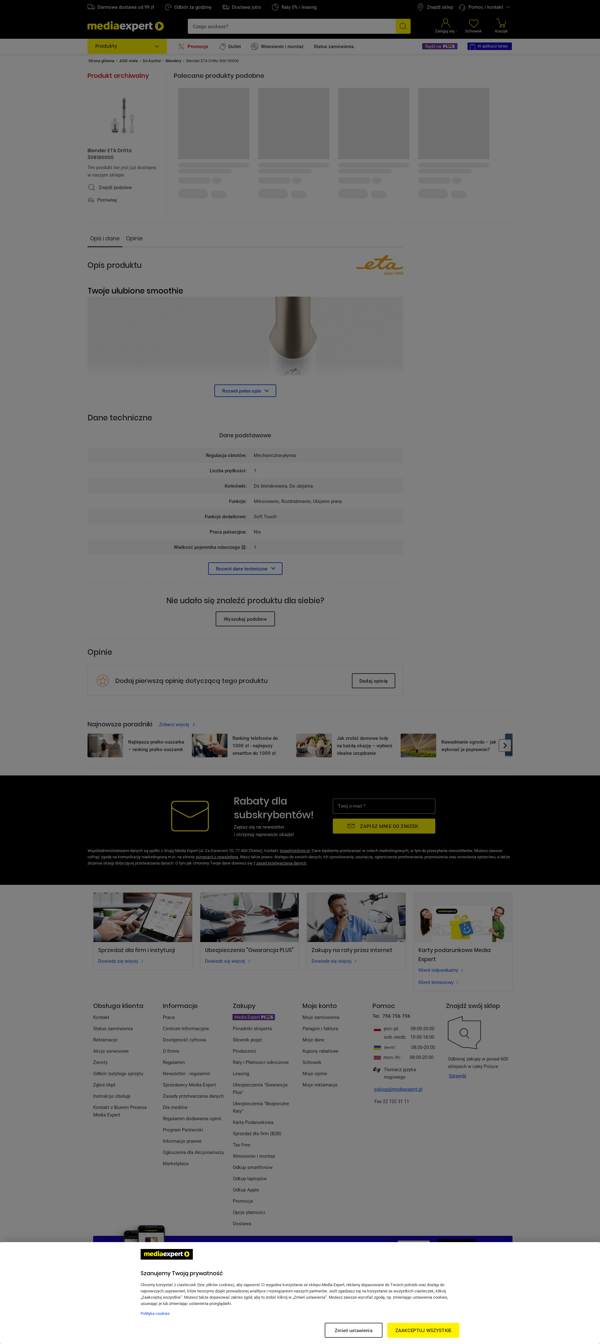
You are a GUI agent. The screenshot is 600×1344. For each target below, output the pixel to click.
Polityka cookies (155, 1313)
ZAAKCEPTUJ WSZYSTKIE (423, 1330)
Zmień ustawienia (353, 1330)
